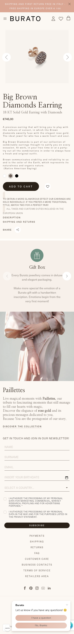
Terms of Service (36, 570)
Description (12, 217)
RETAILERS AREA (37, 576)
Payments (37, 535)
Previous (6, 57)
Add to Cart (21, 186)
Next (67, 57)
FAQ (37, 553)
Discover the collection (22, 426)
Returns (37, 547)
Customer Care (37, 559)
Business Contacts (37, 564)
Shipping (37, 541)
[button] (48, 186)
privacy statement (25, 516)
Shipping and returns (19, 221)
